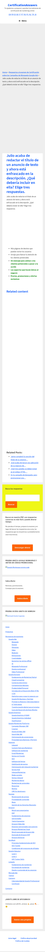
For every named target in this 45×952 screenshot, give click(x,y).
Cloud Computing (18, 680)
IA (12, 664)
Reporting (15, 786)
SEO (13, 759)
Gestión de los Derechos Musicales (24, 805)
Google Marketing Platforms (19, 723)
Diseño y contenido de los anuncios (24, 870)
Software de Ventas (18, 761)
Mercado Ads (13, 873)
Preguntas (9, 632)
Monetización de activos (20, 797)
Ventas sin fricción (18, 756)
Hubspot (12, 742)
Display (14, 645)
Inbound (15, 745)
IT (20, 14)
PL (28, 14)
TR (33, 14)
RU (25, 14)
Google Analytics (15, 712)
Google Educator (15, 851)
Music (14, 802)
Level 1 (14, 854)
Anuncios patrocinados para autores (24, 827)
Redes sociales (17, 775)
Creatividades (16, 658)
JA (35, 14)
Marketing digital (18, 780)
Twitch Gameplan (18, 821)
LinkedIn (12, 862)
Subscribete (22, 599)
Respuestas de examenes (14, 636)
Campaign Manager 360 (20, 726)
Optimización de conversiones (22, 737)
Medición (15, 653)
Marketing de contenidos (21, 783)
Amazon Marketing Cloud (21, 829)
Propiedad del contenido (20, 799)
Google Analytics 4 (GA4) (20, 715)
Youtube (11, 794)
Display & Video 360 (18, 732)
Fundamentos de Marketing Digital (24, 677)
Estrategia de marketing (20, 867)
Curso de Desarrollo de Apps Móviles (24, 710)
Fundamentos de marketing (22, 865)
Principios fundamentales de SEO (23, 843)
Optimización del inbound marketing (25, 767)
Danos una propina (22, 920)
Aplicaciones (16, 655)
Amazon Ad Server (18, 837)
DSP (13, 813)
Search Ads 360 (17, 734)
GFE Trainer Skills (18, 859)
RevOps (14, 789)
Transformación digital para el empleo (25, 707)
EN (10, 14)
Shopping (15, 647)
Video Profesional (18, 672)
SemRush (12, 840)
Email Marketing (18, 753)
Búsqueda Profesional (19, 666)
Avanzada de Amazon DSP (21, 835)
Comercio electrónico (19, 683)
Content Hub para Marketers (22, 748)
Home (4, 72)
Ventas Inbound (17, 778)
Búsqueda (15, 642)
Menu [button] (24, 21)
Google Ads (13, 639)
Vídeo (14, 650)
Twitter (11, 875)
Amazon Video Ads (18, 824)
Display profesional (19, 669)
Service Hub (16, 770)
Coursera (12, 878)
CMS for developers (18, 791)
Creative (15, 729)
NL (30, 14)
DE (17, 14)
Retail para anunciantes (20, 810)
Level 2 (14, 856)
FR (12, 14)
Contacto (8, 888)
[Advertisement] (22, 48)
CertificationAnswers (22, 5)
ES (15, 14)
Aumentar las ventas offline (21, 661)
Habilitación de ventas (20, 764)
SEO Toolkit (16, 846)
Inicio (7, 627)
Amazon (12, 808)
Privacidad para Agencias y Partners (24, 740)
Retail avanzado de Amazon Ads (23, 832)
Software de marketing (20, 751)
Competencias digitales (20, 685)
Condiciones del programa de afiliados (25, 848)
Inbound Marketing (18, 772)
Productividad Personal (20, 688)
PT (22, 14)
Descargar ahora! (22, 548)
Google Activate (14, 674)
